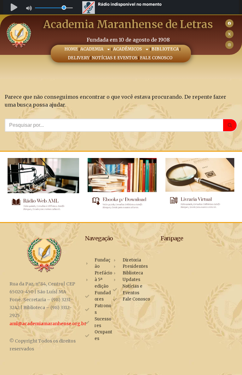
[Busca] (230, 125)
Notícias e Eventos (115, 58)
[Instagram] (229, 45)
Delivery (79, 58)
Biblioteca (165, 49)
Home (71, 49)
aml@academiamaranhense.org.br (47, 323)
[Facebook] (229, 23)
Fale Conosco (156, 58)
